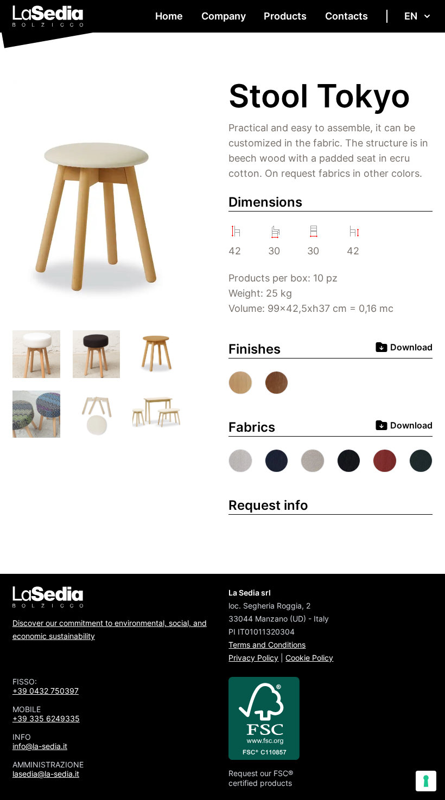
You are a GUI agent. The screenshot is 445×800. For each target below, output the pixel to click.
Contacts (346, 16)
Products (285, 16)
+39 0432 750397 (45, 690)
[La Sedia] (48, 16)
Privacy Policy (253, 657)
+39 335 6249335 (46, 718)
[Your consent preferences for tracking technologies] (426, 781)
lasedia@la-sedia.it (45, 773)
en (410, 16)
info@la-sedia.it (39, 746)
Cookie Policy (309, 657)
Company (223, 16)
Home (169, 16)
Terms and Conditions (267, 644)
